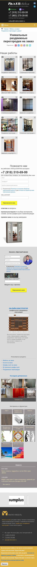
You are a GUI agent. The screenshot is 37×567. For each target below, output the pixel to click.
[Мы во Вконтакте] (34, 3)
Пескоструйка (30, 427)
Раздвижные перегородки (11, 369)
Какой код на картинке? (12, 279)
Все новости (6, 484)
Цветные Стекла (18, 444)
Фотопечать (6, 444)
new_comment (5, 195)
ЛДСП (6, 410)
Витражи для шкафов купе (6, 427)
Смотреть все (18, 399)
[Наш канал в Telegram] (34, 6)
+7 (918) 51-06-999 (10, 537)
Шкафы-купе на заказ (10, 365)
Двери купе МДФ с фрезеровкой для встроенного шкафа (17, 92)
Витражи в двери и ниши (18, 427)
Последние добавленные (18, 376)
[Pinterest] (16, 45)
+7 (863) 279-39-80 (18, 15)
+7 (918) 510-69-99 (18, 12)
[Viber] (24, 45)
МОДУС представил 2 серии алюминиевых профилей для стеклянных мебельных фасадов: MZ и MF (18, 480)
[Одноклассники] (21, 45)
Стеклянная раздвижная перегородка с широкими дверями (18, 113)
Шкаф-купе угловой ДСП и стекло (10, 153)
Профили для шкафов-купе (18, 411)
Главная (6, 29)
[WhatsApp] (27, 45)
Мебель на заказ (14, 29)
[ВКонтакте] (19, 45)
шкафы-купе (19, 523)
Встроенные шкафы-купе (11, 367)
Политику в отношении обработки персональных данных (16, 189)
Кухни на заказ (8, 363)
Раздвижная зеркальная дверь (10, 72)
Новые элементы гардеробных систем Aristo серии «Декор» (16, 472)
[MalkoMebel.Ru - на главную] (18, 3)
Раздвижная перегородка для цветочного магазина (15, 133)
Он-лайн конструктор (18, 308)
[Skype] (30, 45)
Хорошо (4, 564)
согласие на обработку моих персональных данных (18, 270)
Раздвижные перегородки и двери (11, 31)
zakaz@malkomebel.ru (11, 540)
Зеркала (29, 410)
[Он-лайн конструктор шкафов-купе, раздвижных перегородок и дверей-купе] (18, 323)
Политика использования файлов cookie (12, 560)
